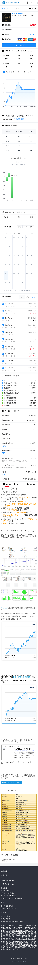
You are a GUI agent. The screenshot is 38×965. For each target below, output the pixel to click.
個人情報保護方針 (7, 906)
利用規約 (4, 888)
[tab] (7, 484)
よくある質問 (5, 916)
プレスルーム (5, 878)
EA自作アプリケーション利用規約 (12, 898)
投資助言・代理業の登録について (12, 921)
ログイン (32, 2)
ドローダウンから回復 (21, 677)
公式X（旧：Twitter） (8, 880)
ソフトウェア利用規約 (8, 895)
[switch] (19, 161)
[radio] (5, 72)
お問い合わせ (5, 919)
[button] (19, 34)
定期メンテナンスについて (10, 908)
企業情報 (4, 875)
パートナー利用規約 (7, 893)
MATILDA (4, 608)
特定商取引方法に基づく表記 (19, 958)
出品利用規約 (5, 890)
